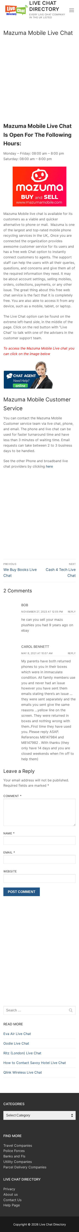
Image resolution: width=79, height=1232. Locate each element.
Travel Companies (17, 1145)
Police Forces (14, 1151)
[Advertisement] (39, 80)
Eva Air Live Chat (17, 1034)
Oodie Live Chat (16, 1043)
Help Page (11, 1205)
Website (10, 871)
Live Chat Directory (44, 6)
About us (10, 1194)
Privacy (9, 1189)
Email (9, 852)
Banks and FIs (14, 1156)
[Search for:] (39, 1010)
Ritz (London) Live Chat (22, 1053)
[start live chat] (28, 387)
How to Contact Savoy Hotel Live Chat (34, 1063)
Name (9, 833)
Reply (72, 611)
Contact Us (12, 1200)
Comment (12, 796)
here (49, 466)
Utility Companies (17, 1162)
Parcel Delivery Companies (24, 1167)
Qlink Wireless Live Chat (22, 1072)
